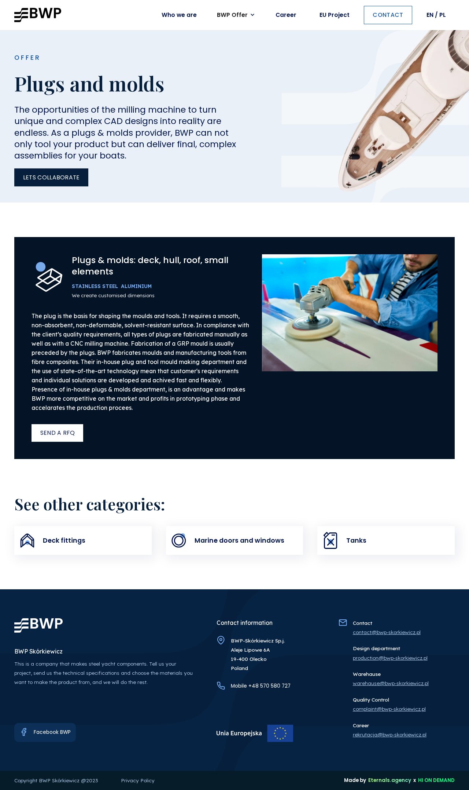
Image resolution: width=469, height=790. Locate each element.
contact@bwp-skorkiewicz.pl (387, 632)
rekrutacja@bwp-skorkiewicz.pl (389, 734)
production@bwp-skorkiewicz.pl (390, 658)
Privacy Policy (138, 780)
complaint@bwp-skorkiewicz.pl (389, 709)
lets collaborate (51, 177)
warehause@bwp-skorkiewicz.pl (391, 683)
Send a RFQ (57, 433)
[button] (237, 15)
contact (388, 15)
